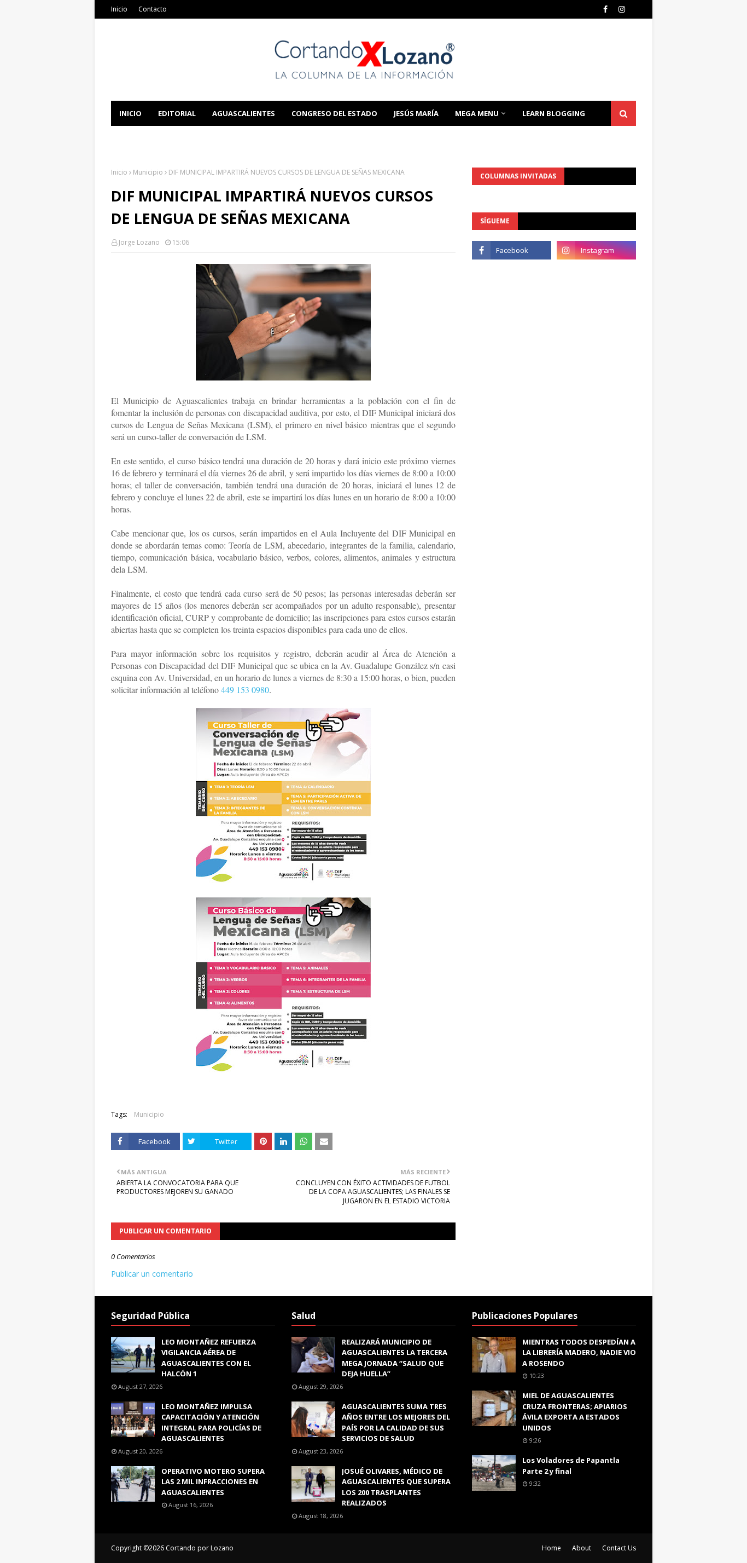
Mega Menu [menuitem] (477, 113)
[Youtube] (511, 274)
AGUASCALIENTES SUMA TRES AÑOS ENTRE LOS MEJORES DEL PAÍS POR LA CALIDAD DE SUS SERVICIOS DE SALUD (396, 1422)
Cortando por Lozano (200, 1548)
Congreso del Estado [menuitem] (334, 113)
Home (551, 1548)
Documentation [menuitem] (152, 138)
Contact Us (619, 1548)
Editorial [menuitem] (177, 113)
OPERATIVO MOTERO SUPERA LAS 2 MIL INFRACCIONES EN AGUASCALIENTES (213, 1481)
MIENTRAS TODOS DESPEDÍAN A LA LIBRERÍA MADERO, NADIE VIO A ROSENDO (579, 1352)
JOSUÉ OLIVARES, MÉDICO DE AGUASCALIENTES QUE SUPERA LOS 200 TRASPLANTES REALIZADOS (396, 1487)
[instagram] (622, 9)
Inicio (119, 9)
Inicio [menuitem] (130, 113)
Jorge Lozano (139, 242)
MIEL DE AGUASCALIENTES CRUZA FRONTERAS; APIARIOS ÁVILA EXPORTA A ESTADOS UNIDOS (574, 1412)
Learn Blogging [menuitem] (553, 113)
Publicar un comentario (152, 1273)
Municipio (148, 172)
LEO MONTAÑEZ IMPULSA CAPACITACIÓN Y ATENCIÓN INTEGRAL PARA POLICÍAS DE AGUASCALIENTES (211, 1422)
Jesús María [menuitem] (416, 113)
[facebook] (605, 9)
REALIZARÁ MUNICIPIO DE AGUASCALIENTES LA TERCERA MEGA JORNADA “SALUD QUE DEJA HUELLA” (394, 1358)
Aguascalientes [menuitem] (243, 113)
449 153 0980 (245, 689)
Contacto (152, 9)
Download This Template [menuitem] (259, 138)
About (581, 1548)
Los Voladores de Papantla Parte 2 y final (571, 1465)
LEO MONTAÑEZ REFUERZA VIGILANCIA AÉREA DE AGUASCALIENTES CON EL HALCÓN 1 (208, 1358)
